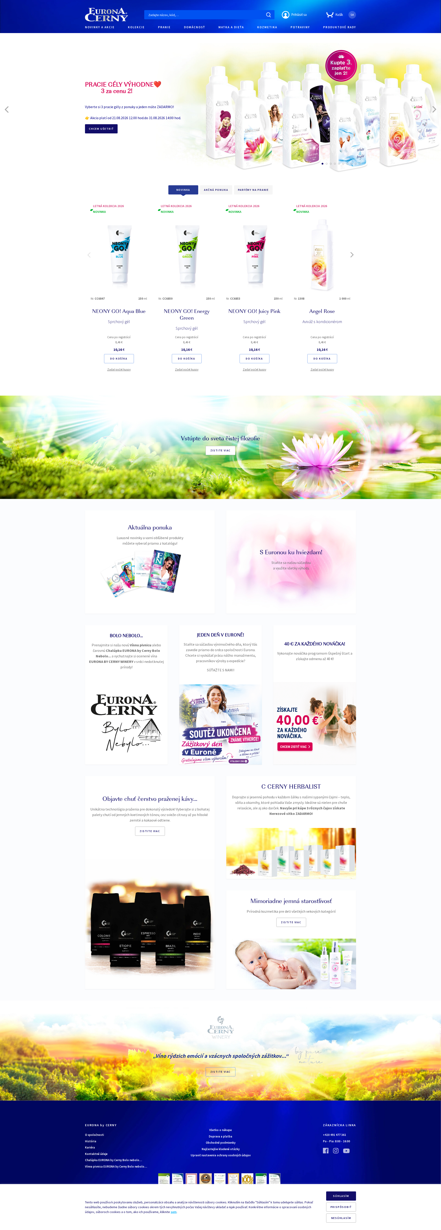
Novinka (183, 189)
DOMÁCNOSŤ (194, 27)
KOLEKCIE (136, 27)
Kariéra (90, 1147)
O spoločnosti (94, 1135)
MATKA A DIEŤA (231, 27)
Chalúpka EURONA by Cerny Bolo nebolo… (113, 1160)
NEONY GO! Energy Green (186, 315)
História (90, 1141)
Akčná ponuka (216, 189)
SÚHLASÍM (341, 1196)
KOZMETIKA (267, 27)
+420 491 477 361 (334, 1135)
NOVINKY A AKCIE (100, 27)
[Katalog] (117, 579)
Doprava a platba (220, 1136)
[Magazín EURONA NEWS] (164, 571)
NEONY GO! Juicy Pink (254, 312)
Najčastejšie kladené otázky (221, 1149)
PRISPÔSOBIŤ (341, 1207)
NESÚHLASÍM (341, 1218)
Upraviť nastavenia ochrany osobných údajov (221, 1155)
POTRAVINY (300, 27)
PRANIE (164, 27)
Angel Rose (322, 312)
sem (174, 1212)
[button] (322, 164)
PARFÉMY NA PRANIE (253, 189)
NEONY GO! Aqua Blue (119, 312)
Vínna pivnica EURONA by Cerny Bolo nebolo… (116, 1166)
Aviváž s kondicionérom (322, 321)
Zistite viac (220, 450)
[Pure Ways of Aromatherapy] (147, 569)
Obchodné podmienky (220, 1143)
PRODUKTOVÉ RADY (339, 27)
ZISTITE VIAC (220, 1071)
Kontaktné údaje (96, 1154)
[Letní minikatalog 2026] (130, 573)
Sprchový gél (119, 321)
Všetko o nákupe (220, 1130)
